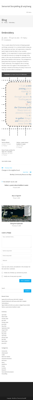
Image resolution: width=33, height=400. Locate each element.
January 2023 (5, 337)
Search (3, 288)
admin (5, 38)
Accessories (4, 351)
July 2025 (4, 320)
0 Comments (7, 40)
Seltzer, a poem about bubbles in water (22, 143)
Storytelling (4, 373)
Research (4, 370)
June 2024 (4, 324)
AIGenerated (5, 353)
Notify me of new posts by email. (13, 276)
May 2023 (4, 333)
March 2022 (4, 341)
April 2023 (4, 335)
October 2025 (5, 318)
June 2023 (4, 332)
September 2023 (5, 328)
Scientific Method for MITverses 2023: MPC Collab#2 (14, 301)
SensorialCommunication (8, 372)
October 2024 (5, 322)
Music (3, 362)
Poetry (25, 38)
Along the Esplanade (16, 223)
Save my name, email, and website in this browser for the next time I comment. (16, 268)
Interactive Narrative (7, 358)
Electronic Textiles (6, 356)
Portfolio (4, 368)
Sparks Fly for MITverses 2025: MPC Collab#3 (12, 299)
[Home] (2, 22)
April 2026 (4, 314)
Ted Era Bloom (5, 142)
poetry (6, 161)
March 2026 (4, 316)
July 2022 (4, 339)
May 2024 (4, 326)
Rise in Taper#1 (16, 196)
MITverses (4, 360)
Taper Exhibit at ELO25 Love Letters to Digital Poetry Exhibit (16, 305)
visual (9, 161)
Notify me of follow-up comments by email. (15, 272)
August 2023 (5, 330)
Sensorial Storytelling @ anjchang (16, 6)
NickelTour (4, 364)
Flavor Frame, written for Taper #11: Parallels (8, 150)
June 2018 (4, 343)
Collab (3, 355)
